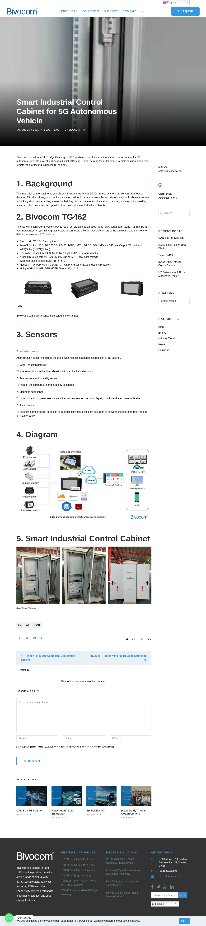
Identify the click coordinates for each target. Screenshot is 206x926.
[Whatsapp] (9, 917)
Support (111, 11)
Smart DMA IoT (167, 255)
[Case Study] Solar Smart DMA (172, 246)
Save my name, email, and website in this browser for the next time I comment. (67, 747)
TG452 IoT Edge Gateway (76, 875)
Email (148, 639)
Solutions (90, 11)
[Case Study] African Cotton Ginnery (170, 264)
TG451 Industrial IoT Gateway (78, 870)
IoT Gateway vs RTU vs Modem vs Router (171, 274)
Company (130, 11)
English (160, 903)
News (55, 130)
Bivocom (74, 130)
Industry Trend (166, 338)
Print (133, 639)
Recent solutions (121, 852)
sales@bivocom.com (170, 876)
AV (27, 625)
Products (69, 11)
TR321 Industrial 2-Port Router (78, 859)
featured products (78, 852)
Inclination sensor (30, 351)
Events (162, 332)
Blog (47, 130)
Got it (184, 920)
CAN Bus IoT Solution (171, 237)
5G (138, 157)
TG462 (70, 157)
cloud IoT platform (43, 234)
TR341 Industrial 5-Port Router (78, 864)
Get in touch (162, 852)
